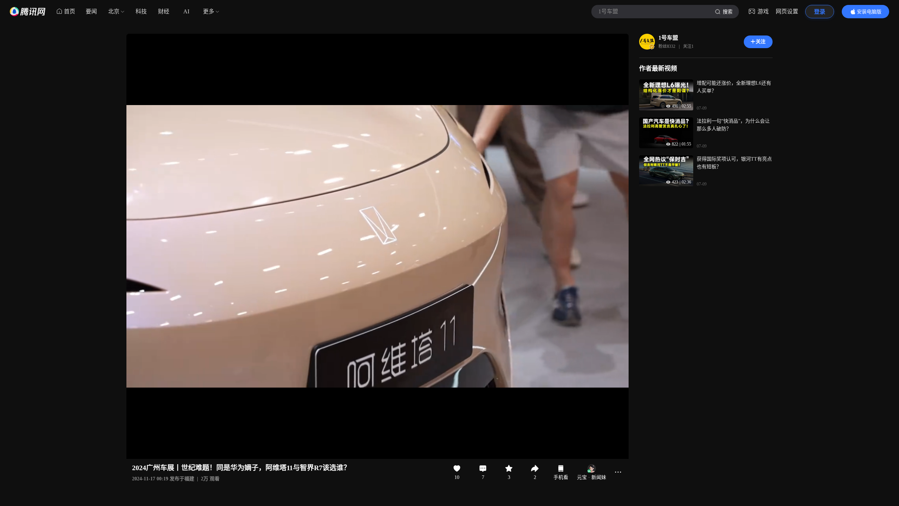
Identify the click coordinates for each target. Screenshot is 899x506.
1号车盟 (668, 38)
